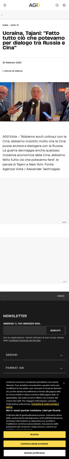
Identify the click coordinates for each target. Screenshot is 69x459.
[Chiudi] (63, 383)
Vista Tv (15, 25)
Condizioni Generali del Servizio (25, 340)
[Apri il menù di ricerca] (57, 5)
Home (5, 25)
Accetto (34, 434)
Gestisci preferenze (34, 452)
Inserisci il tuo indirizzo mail (22, 324)
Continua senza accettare (34, 443)
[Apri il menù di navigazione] (4, 5)
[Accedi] (64, 5)
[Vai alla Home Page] (35, 5)
